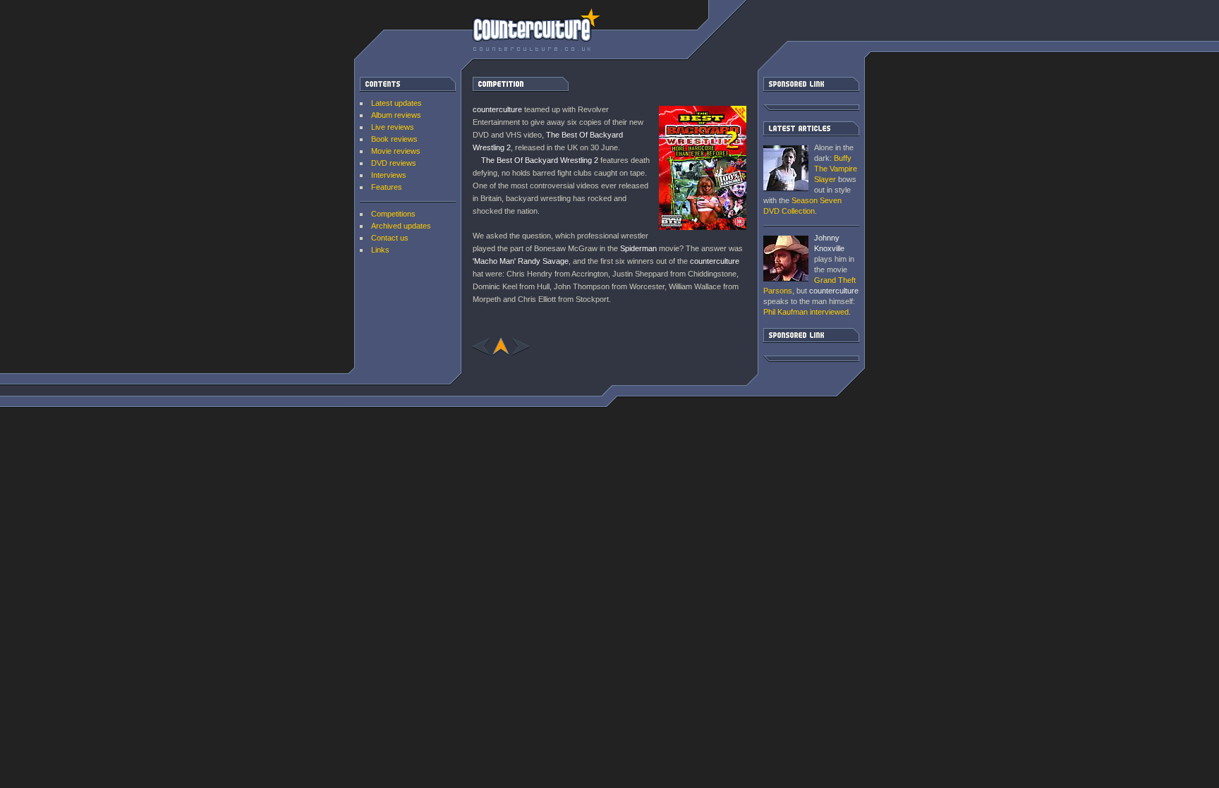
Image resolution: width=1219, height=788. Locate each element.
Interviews (388, 175)
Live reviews (392, 127)
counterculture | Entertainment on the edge (536, 29)
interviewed (806, 312)
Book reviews (394, 139)
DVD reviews (393, 163)
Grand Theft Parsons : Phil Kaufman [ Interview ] (785, 258)
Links (380, 250)
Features (386, 187)
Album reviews (396, 115)
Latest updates (396, 103)
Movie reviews (395, 151)
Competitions (393, 214)
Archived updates (401, 226)
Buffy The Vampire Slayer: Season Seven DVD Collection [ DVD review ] (785, 168)
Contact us (389, 238)
